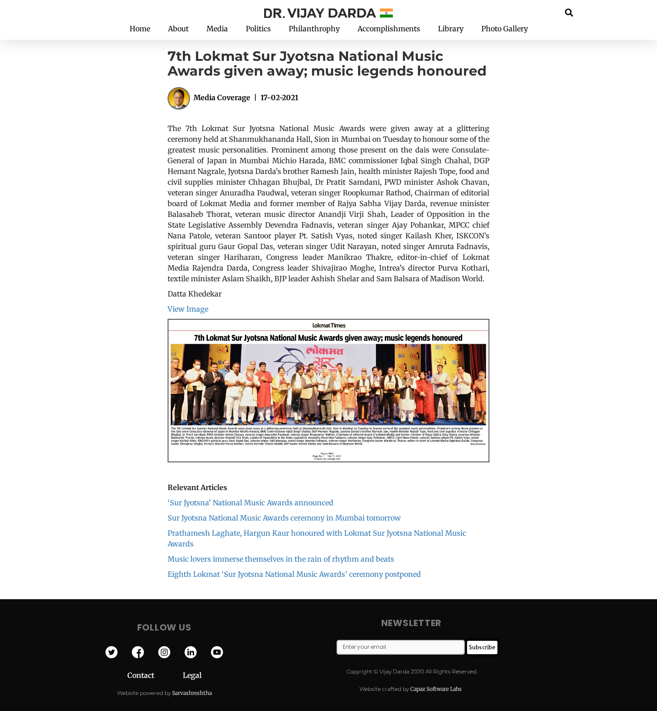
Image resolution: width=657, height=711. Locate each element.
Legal (192, 675)
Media (217, 28)
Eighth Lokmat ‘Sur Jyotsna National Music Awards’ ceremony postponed (294, 574)
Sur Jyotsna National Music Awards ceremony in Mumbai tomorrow (284, 517)
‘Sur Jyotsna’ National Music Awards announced (250, 502)
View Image (188, 309)
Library (450, 28)
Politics (258, 28)
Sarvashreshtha (192, 693)
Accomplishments (389, 28)
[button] (569, 12)
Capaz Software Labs (436, 689)
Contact (155, 675)
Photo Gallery (504, 28)
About (178, 28)
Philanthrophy (314, 28)
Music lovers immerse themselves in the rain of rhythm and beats (281, 558)
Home (140, 28)
